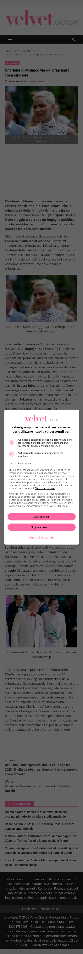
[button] (41, 463)
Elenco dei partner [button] (45, 488)
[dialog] (41, 477)
